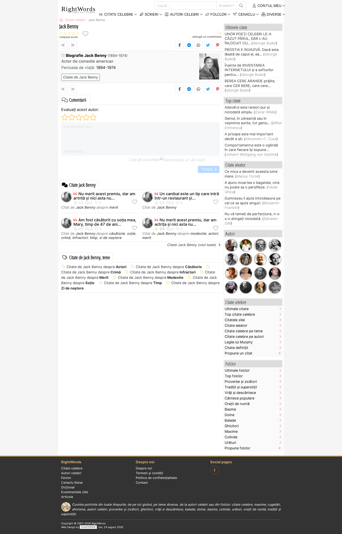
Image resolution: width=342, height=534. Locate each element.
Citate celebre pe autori (244, 336)
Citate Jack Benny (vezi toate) (192, 245)
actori (213, 233)
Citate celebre (71, 468)
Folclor (218, 14)
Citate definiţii (236, 348)
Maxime (231, 431)
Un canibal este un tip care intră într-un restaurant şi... (187, 196)
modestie (198, 233)
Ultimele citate (237, 309)
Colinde (231, 437)
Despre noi (144, 468)
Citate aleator (236, 325)
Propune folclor (237, 448)
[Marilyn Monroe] (275, 245)
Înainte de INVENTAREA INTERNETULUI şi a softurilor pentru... (249, 70)
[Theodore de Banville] (246, 287)
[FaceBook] (214, 470)
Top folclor (234, 376)
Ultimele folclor (237, 370)
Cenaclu (246, 14)
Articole (67, 497)
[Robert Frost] (260, 245)
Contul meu (268, 6)
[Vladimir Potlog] (275, 273)
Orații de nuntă (237, 404)
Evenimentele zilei (74, 492)
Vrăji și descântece (240, 393)
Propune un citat (238, 353)
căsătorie (117, 233)
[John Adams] (260, 287)
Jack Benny (85, 207)
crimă (65, 238)
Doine (229, 415)
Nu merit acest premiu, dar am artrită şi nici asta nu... (104, 196)
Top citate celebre (240, 314)
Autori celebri (184, 14)
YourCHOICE (88, 527)
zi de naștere (110, 238)
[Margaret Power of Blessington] (275, 287)
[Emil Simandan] (231, 273)
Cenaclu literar (72, 482)
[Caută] (241, 6)
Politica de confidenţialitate (156, 478)
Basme (230, 409)
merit (113, 207)
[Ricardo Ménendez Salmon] (246, 245)
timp (93, 238)
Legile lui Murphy (239, 342)
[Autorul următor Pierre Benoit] (73, 45)
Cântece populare (239, 398)
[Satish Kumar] (260, 259)
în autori (225, 6)
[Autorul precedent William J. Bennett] (63, 45)
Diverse (273, 14)
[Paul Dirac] (275, 259)
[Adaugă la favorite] (85, 34)
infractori (80, 238)
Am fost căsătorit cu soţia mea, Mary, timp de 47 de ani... (104, 222)
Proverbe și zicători (241, 381)
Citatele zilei (235, 320)
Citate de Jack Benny (80, 77)
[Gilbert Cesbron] (260, 273)
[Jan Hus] (231, 259)
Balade (230, 420)
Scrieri (151, 14)
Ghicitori (232, 426)
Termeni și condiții (149, 473)
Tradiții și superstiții (241, 387)
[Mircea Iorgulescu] (231, 245)
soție (131, 233)
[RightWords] (61, 20)
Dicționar (68, 487)
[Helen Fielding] (246, 273)
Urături (230, 442)
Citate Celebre (118, 14)
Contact (142, 482)
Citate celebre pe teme (244, 331)
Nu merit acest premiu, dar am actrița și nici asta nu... (186, 222)
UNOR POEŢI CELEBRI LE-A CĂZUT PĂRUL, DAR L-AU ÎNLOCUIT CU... (248, 38)
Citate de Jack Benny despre (96, 267)
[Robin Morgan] (231, 287)
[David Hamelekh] (246, 259)
